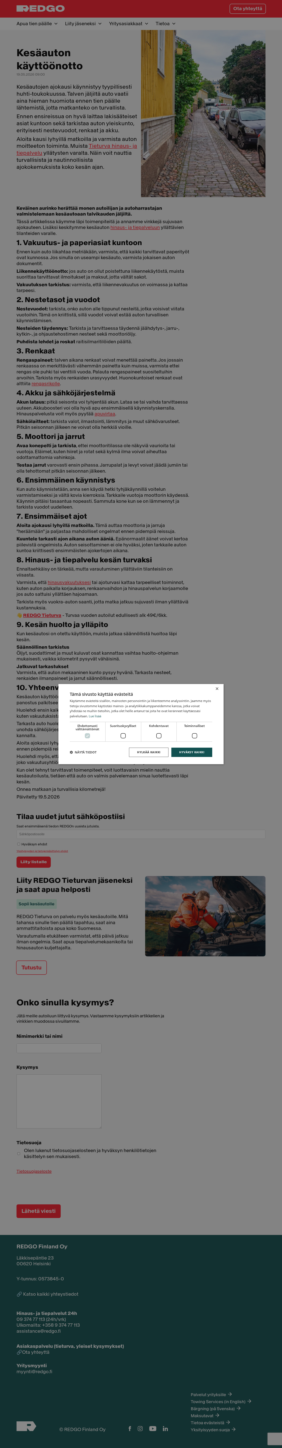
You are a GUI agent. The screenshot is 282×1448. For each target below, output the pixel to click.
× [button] (216, 688)
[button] (83, 752)
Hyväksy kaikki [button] (191, 752)
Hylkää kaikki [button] (148, 752)
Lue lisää (95, 716)
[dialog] (141, 724)
